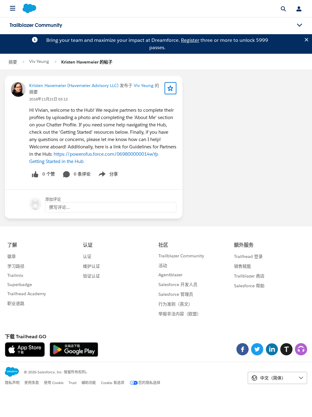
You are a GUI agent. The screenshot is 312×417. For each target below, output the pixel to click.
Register (190, 40)
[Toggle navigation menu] (299, 25)
